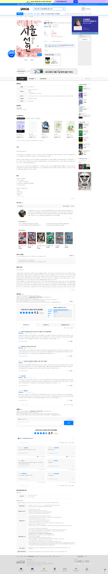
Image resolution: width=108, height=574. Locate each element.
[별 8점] (25, 419)
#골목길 (32, 118)
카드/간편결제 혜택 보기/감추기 (62, 41)
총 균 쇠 (84, 113)
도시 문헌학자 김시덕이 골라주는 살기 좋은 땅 (28, 223)
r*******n (25, 362)
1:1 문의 (42, 505)
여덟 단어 (84, 99)
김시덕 (21, 206)
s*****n (39, 456)
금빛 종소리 (44, 134)
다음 (25, 328)
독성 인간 (84, 86)
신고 (35, 333)
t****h (25, 392)
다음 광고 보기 (91, 10)
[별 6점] (23, 419)
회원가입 (78, 4)
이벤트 (31, 13)
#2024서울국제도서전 (21, 118)
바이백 (34, 13)
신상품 (28, 13)
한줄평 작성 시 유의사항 (72, 419)
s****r (40, 469)
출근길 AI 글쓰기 (86, 137)
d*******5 (69, 456)
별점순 (72, 327)
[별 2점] (21, 419)
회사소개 (17, 556)
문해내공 (84, 93)
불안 (84, 106)
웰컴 (18, 16)
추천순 (69, 327)
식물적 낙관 (68, 134)
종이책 (46, 51)
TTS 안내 (32, 92)
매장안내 (38, 13)
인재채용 (21, 556)
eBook (21, 16)
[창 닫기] (58, 55)
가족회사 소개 (88, 556)
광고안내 (46, 556)
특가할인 (82, 13)
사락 (46, 13)
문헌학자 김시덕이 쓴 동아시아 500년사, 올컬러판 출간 (57, 223)
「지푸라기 (52, 60)
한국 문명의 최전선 (49, 245)
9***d (26, 377)
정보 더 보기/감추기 (51, 26)
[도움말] (48, 35)
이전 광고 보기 (90, 10)
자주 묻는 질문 (82, 564)
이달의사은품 (77, 13)
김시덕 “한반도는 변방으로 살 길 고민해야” (55, 225)
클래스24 (52, 13)
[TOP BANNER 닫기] (106, 1)
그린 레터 (56, 134)
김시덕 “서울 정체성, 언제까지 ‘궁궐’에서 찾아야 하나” (30, 225)
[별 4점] (22, 419)
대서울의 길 (57, 245)
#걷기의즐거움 (37, 118)
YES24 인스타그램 (82, 556)
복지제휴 (54, 556)
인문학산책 (31, 16)
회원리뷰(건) (55, 26)
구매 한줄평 (61, 442)
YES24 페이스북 (79, 556)
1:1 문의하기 (77, 564)
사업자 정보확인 (50, 563)
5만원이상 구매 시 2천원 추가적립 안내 (63, 36)
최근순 (65, 327)
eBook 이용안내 (38, 89)
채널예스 (42, 13)
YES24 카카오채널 (78, 556)
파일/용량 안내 (37, 98)
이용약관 (25, 556)
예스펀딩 (48, 13)
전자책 (80, 162)
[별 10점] (26, 419)
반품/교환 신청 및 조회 (36, 505)
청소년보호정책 (36, 556)
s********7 (26, 333)
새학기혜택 (67, 13)
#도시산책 (28, 118)
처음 (19, 328)
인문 (26, 16)
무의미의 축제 (19, 134)
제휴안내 (50, 556)
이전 (21, 328)
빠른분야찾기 (20, 13)
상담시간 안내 (88, 564)
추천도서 (85, 13)
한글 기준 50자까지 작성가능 (24, 422)
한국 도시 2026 (30, 245)
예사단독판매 (72, 13)
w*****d (39, 482)
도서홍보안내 (42, 556)
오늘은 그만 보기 (75, 33)
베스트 (25, 13)
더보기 (88, 84)
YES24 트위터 (81, 556)
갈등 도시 (66, 245)
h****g (69, 469)
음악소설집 (31, 134)
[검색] (63, 8)
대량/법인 (90, 13)
